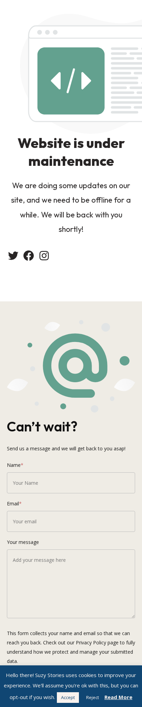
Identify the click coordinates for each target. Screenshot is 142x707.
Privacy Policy (91, 642)
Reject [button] (92, 697)
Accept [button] (68, 697)
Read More (118, 697)
